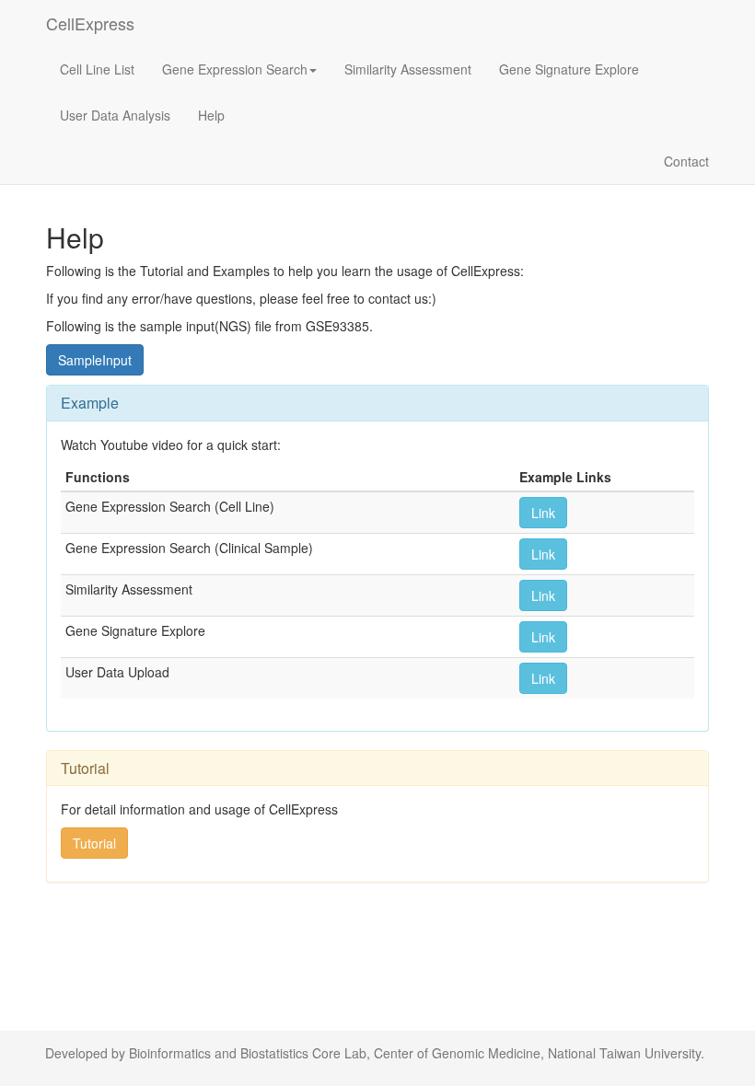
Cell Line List (97, 69)
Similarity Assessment (407, 69)
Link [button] (543, 512)
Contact (686, 161)
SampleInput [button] (95, 360)
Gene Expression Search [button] (235, 69)
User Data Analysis (115, 115)
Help (211, 115)
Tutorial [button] (94, 843)
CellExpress (90, 23)
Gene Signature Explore (569, 69)
